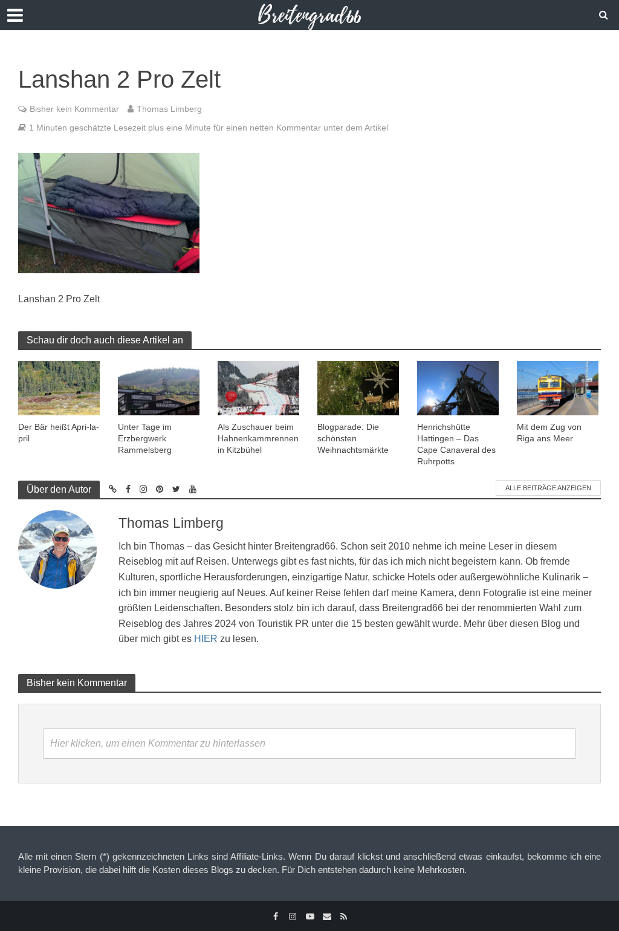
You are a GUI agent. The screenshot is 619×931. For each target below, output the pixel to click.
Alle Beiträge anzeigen (548, 487)
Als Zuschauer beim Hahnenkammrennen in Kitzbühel (258, 438)
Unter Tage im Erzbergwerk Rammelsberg (145, 438)
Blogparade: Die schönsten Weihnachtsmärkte (353, 438)
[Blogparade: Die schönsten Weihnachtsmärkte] (358, 387)
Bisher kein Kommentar (74, 109)
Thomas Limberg (169, 109)
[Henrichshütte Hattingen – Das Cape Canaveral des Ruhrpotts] (458, 387)
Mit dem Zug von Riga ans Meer (549, 432)
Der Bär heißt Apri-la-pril (58, 432)
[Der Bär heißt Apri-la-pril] (59, 387)
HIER (206, 639)
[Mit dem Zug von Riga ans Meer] (557, 387)
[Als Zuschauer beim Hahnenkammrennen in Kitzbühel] (258, 387)
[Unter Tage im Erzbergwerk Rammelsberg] (158, 388)
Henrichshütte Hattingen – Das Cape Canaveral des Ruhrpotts (456, 444)
